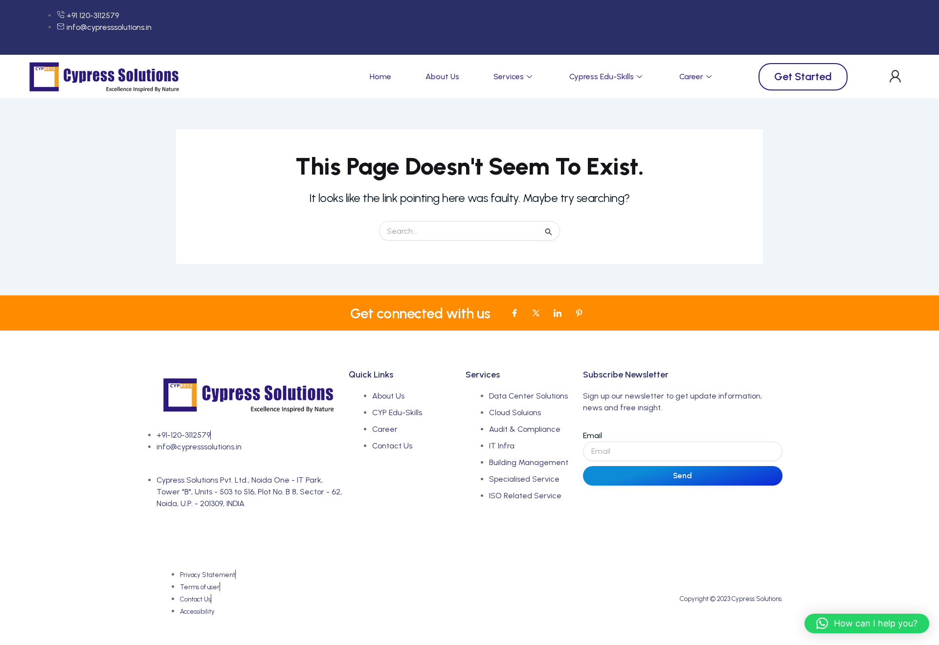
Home (380, 76)
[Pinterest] (579, 313)
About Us (442, 76)
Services (508, 76)
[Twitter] (536, 313)
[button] (895, 77)
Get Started (803, 76)
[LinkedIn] (557, 313)
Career (691, 76)
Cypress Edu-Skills (601, 76)
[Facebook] (514, 313)
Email (592, 435)
